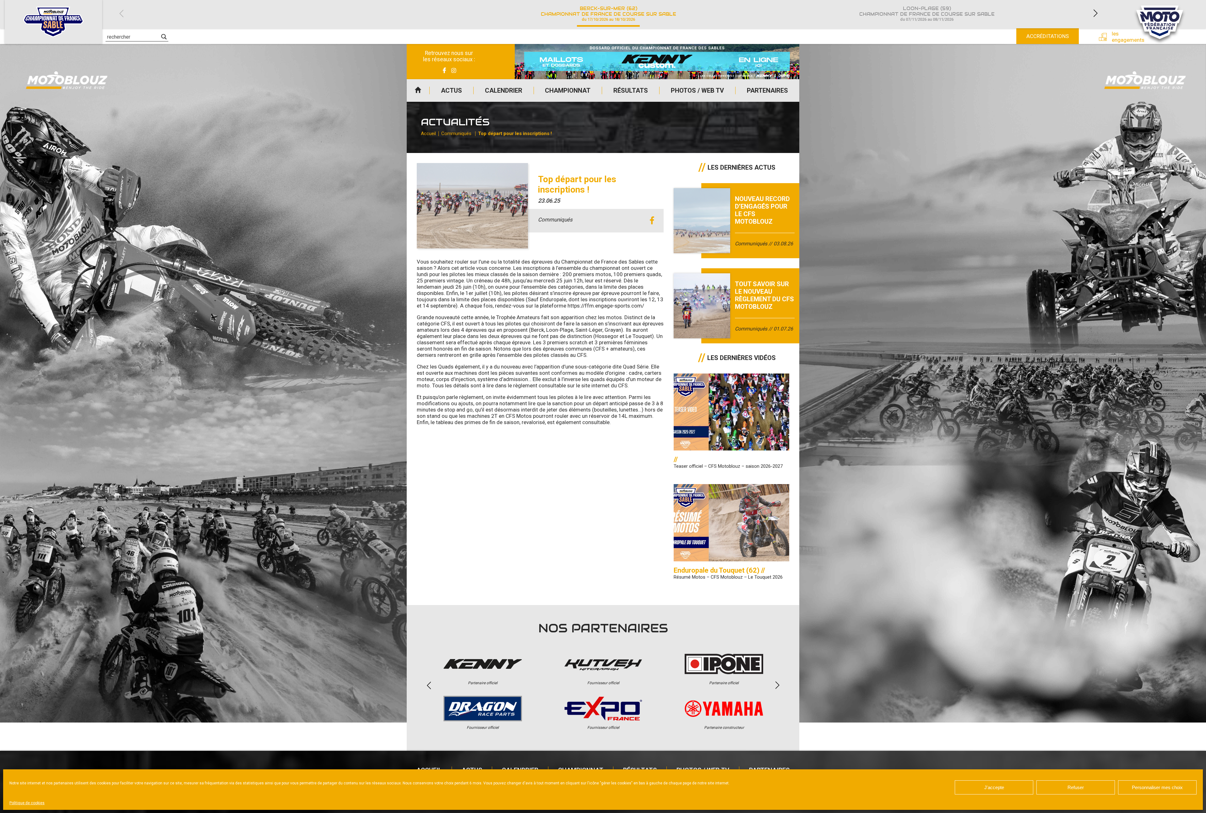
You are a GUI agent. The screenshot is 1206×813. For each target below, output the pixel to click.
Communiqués (456, 133)
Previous (121, 13)
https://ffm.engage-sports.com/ (606, 306)
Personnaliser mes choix (1157, 787)
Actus (451, 90)
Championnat (567, 90)
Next (1095, 13)
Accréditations (1047, 36)
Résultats (630, 90)
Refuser (1075, 787)
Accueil (418, 90)
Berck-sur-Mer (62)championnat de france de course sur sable (608, 14)
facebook (652, 220)
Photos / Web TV (697, 90)
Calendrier (503, 90)
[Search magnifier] (164, 36)
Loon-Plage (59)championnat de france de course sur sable (927, 14)
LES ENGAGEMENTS (1123, 36)
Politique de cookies (27, 803)
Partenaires (767, 90)
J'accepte (994, 787)
